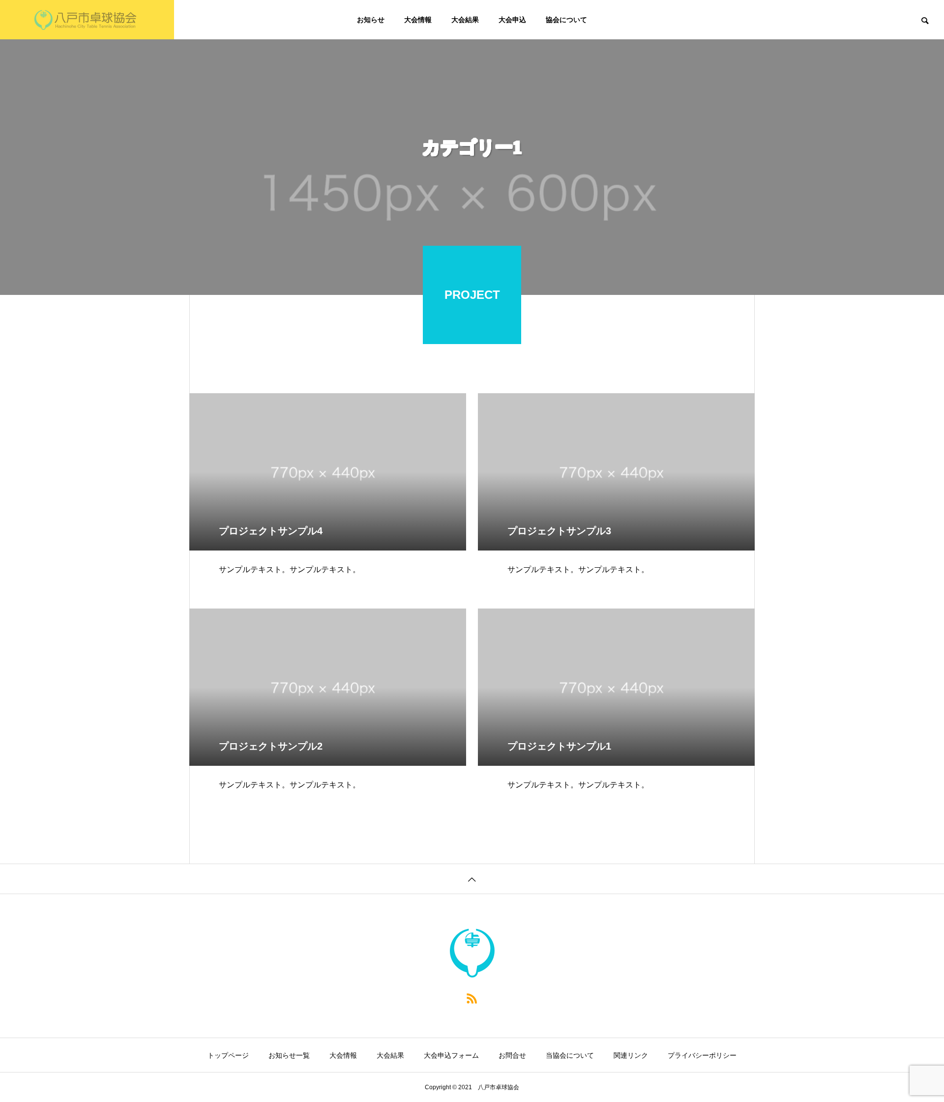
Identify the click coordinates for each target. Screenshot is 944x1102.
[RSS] (472, 997)
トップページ (228, 1055)
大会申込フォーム (451, 1055)
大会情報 (418, 20)
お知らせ (370, 20)
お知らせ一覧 (289, 1055)
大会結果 (465, 20)
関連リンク (631, 1055)
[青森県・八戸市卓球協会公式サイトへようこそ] (87, 19)
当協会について (570, 1055)
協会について (566, 20)
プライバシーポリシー (702, 1055)
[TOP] (472, 879)
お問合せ (512, 1055)
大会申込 (512, 20)
